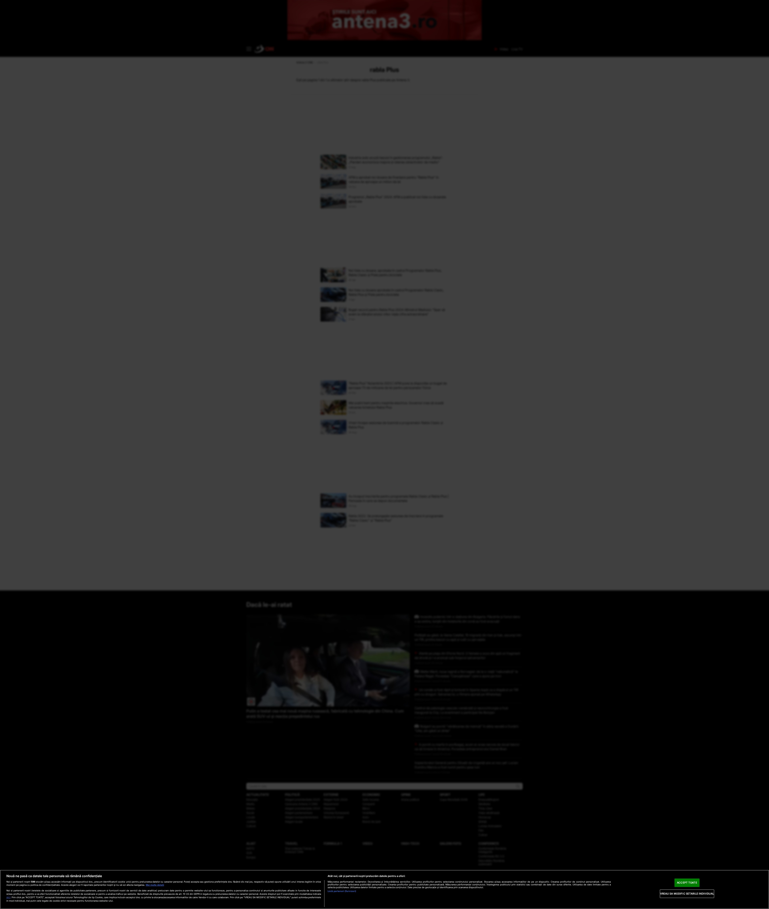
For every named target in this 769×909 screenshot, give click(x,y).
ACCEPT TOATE (687, 882)
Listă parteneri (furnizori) (342, 891)
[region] (384, 889)
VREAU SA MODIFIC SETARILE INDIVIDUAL (687, 893)
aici (8, 897)
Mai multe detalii (155, 885)
